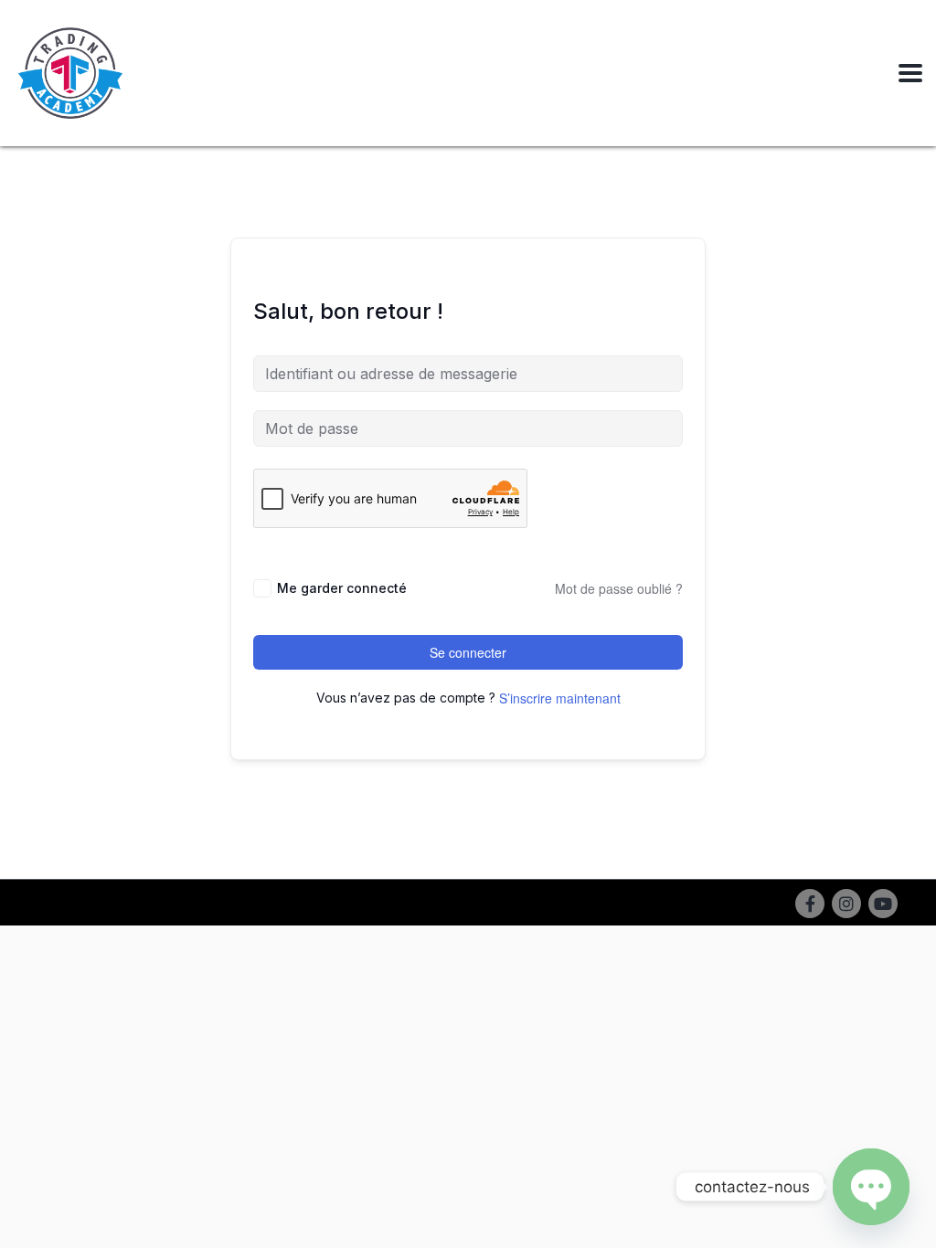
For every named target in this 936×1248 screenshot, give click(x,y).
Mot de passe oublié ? (619, 588)
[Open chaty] (871, 1186)
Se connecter (468, 652)
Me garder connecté (342, 588)
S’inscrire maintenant (560, 698)
